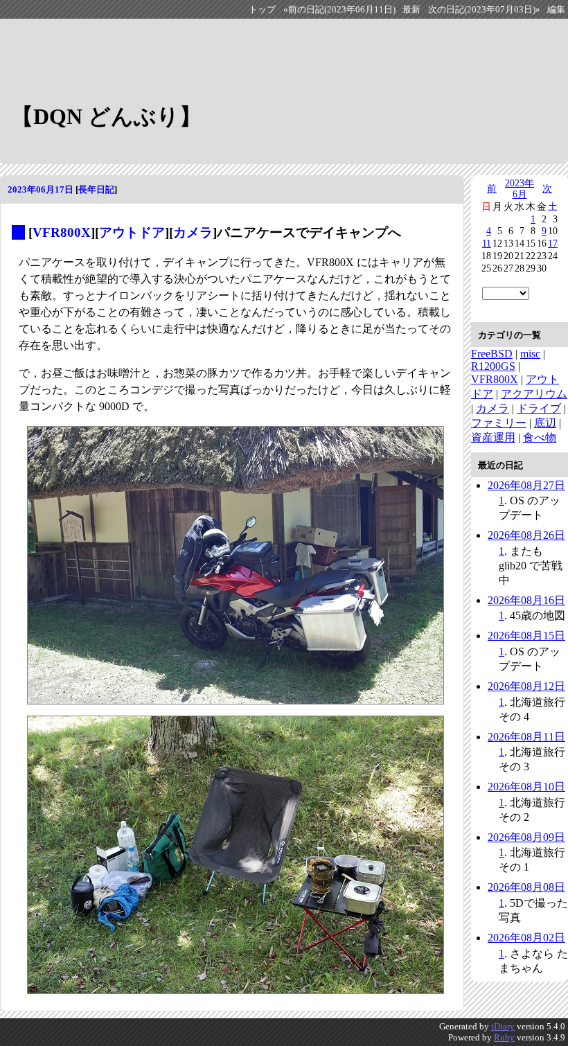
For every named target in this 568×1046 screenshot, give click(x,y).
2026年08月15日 (526, 635)
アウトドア (132, 232)
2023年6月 (519, 188)
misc (530, 354)
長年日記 (96, 189)
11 (486, 243)
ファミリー (498, 423)
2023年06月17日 (40, 189)
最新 (411, 10)
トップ (262, 10)
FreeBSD (492, 354)
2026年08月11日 (526, 737)
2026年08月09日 (526, 837)
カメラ (193, 232)
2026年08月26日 (526, 535)
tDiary (503, 1026)
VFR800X (62, 232)
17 (553, 243)
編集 (556, 10)
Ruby (504, 1037)
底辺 (545, 423)
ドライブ (539, 408)
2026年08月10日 (526, 786)
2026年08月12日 (526, 686)
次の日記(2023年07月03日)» (484, 10)
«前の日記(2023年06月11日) (339, 10)
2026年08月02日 (526, 937)
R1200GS (493, 366)
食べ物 (539, 437)
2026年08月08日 (526, 887)
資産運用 (493, 437)
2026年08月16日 (526, 600)
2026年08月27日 (526, 485)
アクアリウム (534, 394)
